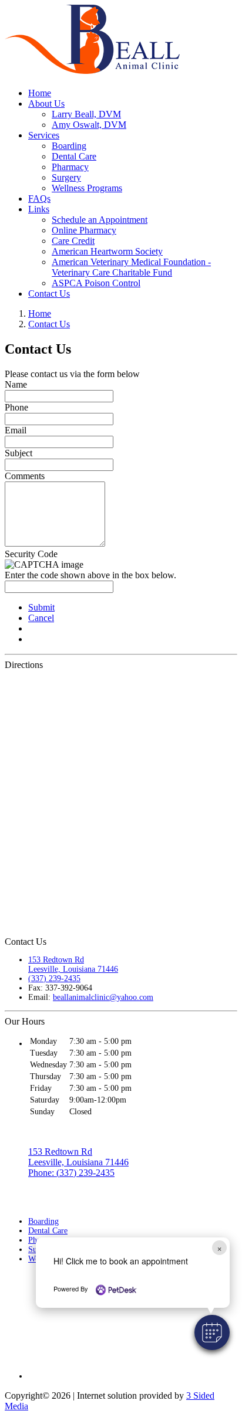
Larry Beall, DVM (86, 114)
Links (38, 209)
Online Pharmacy (84, 230)
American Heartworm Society (107, 251)
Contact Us (49, 294)
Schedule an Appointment (99, 220)
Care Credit (73, 241)
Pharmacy (70, 167)
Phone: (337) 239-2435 (71, 1173)
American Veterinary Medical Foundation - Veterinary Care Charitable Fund (131, 267)
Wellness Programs (87, 188)
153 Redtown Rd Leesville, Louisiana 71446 (73, 964)
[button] (212, 1332)
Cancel (41, 618)
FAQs (39, 199)
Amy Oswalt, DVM (89, 125)
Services (43, 135)
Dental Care (74, 156)
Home (39, 93)
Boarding (69, 146)
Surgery (66, 177)
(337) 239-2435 (54, 978)
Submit (41, 607)
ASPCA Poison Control (96, 283)
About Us (46, 103)
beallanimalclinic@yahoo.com (103, 997)
